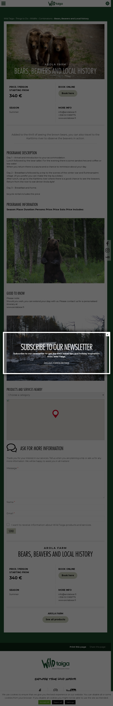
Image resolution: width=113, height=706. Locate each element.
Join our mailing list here (56, 362)
